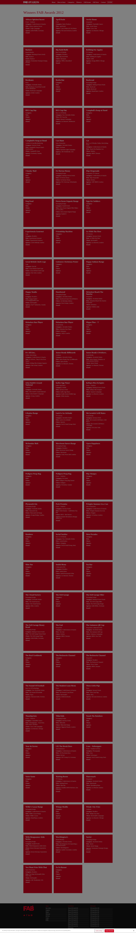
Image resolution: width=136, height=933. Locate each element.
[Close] (133, 930)
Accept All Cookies (109, 930)
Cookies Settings (98, 930)
